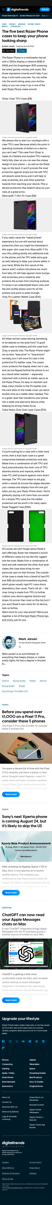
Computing (7, 1064)
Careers (5, 1162)
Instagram (10, 1041)
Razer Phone (14, 57)
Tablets (33, 1060)
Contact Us (6, 1102)
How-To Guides (36, 1082)
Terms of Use (7, 1179)
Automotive (7, 1086)
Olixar (38, 152)
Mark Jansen (9, 46)
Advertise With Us (9, 1107)
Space (32, 1068)
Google (22, 686)
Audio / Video (8, 1073)
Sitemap (33, 1173)
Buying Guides (19, 681)
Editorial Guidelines (10, 1111)
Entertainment (8, 1082)
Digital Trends (15, 12)
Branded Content (37, 1105)
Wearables (34, 1064)
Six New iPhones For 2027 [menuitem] (30, 16)
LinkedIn (43, 1041)
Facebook (3, 1041)
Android (5, 681)
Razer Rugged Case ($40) (16, 506)
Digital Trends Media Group (14, 1188)
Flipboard (3, 1048)
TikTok (30, 1041)
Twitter (16, 1041)
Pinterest (36, 1041)
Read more (11, 794)
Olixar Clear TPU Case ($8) (17, 98)
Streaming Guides (38, 1073)
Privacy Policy (35, 1162)
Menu (3, 9)
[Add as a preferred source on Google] (8, 51)
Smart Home (7, 1077)
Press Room (35, 1168)
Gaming (5, 1068)
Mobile (33, 681)
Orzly (5, 350)
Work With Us (8, 1168)
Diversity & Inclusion (11, 1173)
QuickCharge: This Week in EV (15, 691)
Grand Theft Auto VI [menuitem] (10, 16)
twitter (20, 647)
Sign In (45, 9)
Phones (5, 1060)
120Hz (12, 61)
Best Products (36, 1077)
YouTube (23, 1041)
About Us (6, 1097)
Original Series (36, 1086)
